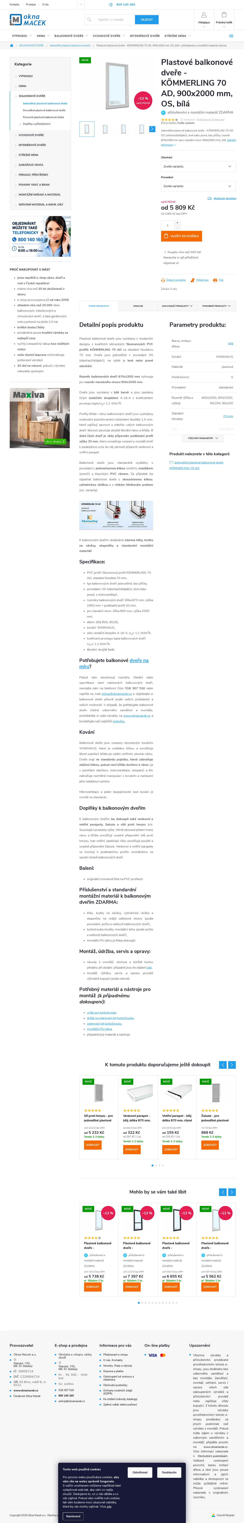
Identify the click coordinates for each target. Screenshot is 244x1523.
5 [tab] (152, 1303)
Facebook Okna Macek (27, 1396)
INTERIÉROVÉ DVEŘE (32, 145)
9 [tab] (166, 1303)
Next (232, 1065)
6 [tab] (156, 1303)
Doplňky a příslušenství (36, 124)
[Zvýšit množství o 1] (177, 223)
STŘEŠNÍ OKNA (28, 155)
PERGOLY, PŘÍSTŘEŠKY (33, 175)
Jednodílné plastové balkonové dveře (45, 103)
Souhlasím (169, 1472)
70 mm (228, 416)
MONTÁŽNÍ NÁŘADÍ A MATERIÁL (40, 195)
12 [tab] (176, 1303)
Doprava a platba (113, 1371)
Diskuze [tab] (138, 306)
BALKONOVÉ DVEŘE (32, 96)
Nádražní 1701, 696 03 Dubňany (23, 1364)
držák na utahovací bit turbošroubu (110, 1018)
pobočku (119, 721)
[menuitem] (22, 36)
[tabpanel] (216, 1117)
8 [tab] (163, 1303)
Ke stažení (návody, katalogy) (120, 1399)
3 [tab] (159, 1165)
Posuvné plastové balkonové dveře (43, 117)
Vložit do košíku (184, 236)
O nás (45, 4)
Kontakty (14, 4)
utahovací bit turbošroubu (104, 1024)
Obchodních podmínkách (212, 1456)
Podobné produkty (214, 306)
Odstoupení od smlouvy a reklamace (118, 1378)
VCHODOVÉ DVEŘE (31, 135)
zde (109, 1506)
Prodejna (31, 4)
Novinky (108, 1365)
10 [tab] (170, 1303)
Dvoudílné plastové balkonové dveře (44, 110)
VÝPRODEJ (26, 76)
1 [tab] (152, 1165)
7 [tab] (159, 1303)
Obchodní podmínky (115, 1385)
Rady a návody (123, 1365)
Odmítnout (140, 1472)
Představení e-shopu (115, 1354)
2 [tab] (156, 1165)
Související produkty (175, 306)
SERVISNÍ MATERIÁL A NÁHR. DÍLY (41, 204)
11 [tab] (173, 1303)
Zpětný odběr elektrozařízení (120, 1404)
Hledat (147, 20)
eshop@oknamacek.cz (117, 694)
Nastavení (73, 1516)
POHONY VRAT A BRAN (34, 185)
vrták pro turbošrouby (101, 1013)
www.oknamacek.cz (136, 716)
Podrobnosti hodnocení (210, 119)
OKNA (22, 86)
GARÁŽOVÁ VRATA (31, 165)
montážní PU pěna (99, 1029)
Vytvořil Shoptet (225, 1515)
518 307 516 (66, 1390)
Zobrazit (93, 1145)
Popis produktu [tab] (99, 306)
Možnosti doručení (225, 198)
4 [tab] (163, 1165)
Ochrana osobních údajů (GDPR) (117, 1392)
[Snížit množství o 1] (177, 228)
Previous (223, 1065)
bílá (230, 343)
